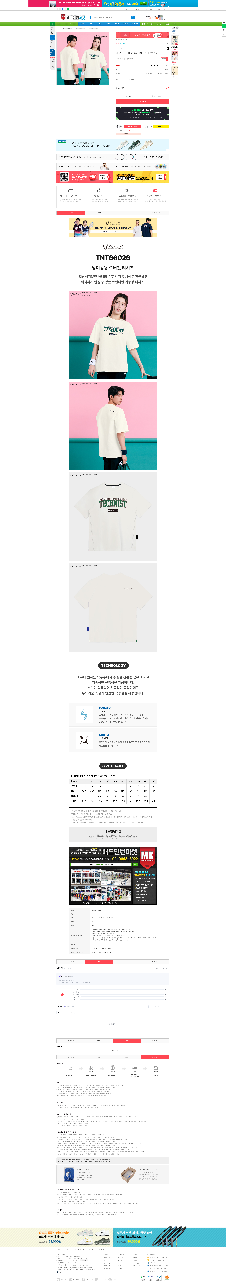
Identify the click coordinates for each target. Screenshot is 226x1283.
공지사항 (135, 1257)
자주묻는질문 (121, 1260)
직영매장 (90, 1249)
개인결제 (151, 9)
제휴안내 (106, 1254)
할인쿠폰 (106, 1260)
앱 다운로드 (64, 1279)
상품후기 (98, 213)
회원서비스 (121, 1254)
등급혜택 (120, 1257)
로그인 (125, 9)
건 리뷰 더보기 (165, 43)
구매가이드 (136, 1260)
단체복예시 (107, 1265)
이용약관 (68, 1249)
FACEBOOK (89, 1279)
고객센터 (157, 9)
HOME (58, 28)
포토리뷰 (120, 1265)
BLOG (114, 1279)
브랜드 (119, 49)
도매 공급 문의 (136, 1263)
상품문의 (127, 213)
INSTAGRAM (102, 1279)
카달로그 (120, 1268)
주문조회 (144, 9)
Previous (174, 33)
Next (175, 33)
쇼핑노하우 (107, 1268)
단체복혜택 (107, 1263)
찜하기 (130, 96)
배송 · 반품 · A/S (155, 213)
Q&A (119, 1263)
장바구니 (138, 9)
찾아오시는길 (100, 1249)
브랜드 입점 (107, 1257)
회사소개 (58, 1249)
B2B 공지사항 (136, 1265)
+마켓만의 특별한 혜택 (128, 133)
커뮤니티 (165, 9)
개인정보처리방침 (79, 1249)
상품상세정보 (70, 213)
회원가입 (131, 9)
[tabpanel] (156, 17)
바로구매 (143, 101)
